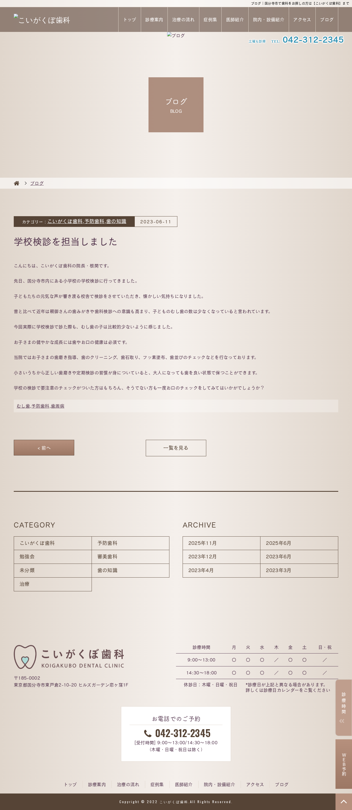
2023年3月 (279, 570)
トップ (129, 19)
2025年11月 (202, 543)
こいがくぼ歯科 (64, 221)
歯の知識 (116, 221)
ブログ (327, 19)
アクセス (302, 19)
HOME (16, 183)
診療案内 (154, 19)
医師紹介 (235, 19)
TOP (344, 801)
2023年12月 (202, 556)
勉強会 (27, 556)
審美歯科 (107, 556)
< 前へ (44, 447)
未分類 (27, 570)
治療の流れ (183, 19)
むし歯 (23, 405)
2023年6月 (279, 556)
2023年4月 (201, 570)
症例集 (210, 19)
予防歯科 (94, 221)
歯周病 (57, 405)
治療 (25, 584)
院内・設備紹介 (268, 19)
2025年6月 (279, 543)
